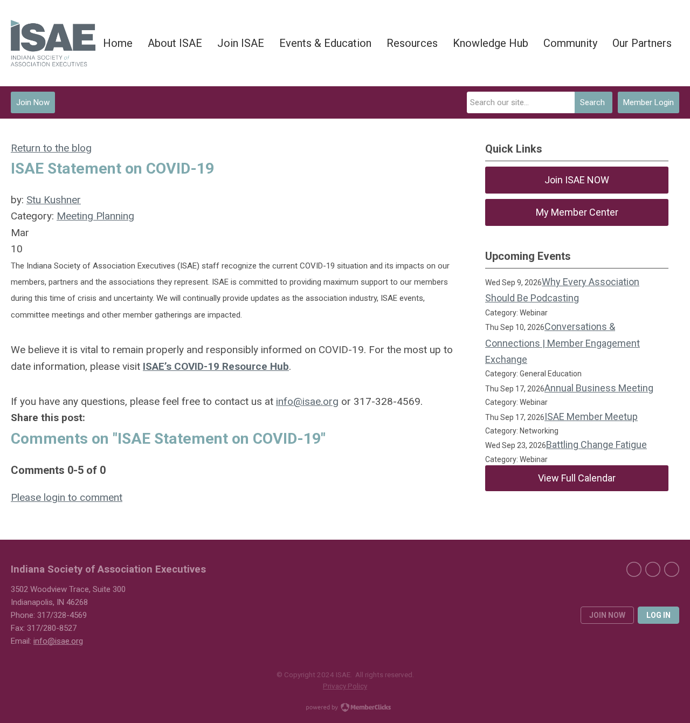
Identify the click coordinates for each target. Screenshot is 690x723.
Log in (658, 615)
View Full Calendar (577, 478)
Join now (607, 615)
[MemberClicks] (53, 43)
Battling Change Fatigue (596, 444)
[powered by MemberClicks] (345, 708)
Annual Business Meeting (598, 388)
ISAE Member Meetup (591, 416)
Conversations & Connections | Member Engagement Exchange (562, 343)
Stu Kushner (53, 200)
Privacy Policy (345, 685)
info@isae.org (307, 401)
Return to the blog (51, 148)
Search (592, 102)
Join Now (33, 102)
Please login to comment (66, 497)
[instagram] (671, 569)
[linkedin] (652, 569)
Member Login (648, 102)
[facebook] (633, 569)
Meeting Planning (95, 216)
